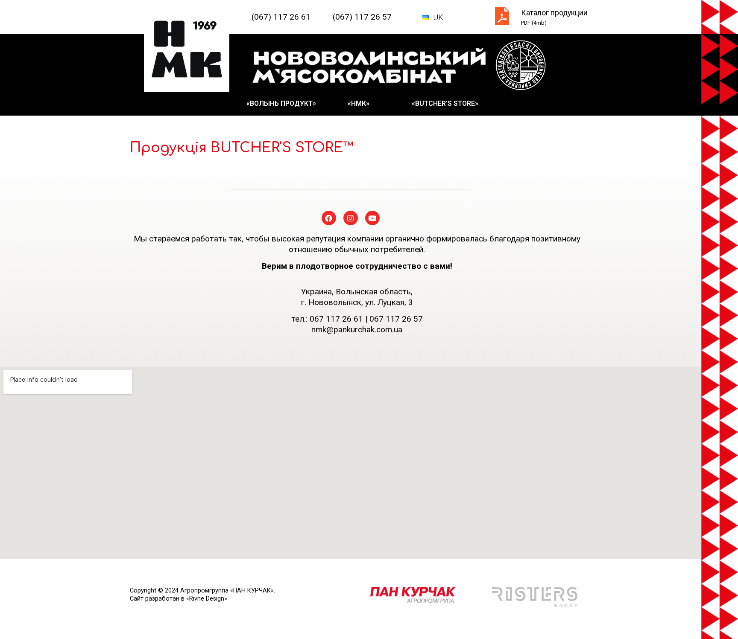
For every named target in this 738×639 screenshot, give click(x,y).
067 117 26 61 (336, 319)
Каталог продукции (554, 13)
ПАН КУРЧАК (252, 590)
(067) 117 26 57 (362, 17)
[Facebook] (329, 218)
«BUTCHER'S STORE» (445, 103)
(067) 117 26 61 (281, 17)
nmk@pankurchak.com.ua (356, 329)
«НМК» (358, 103)
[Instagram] (350, 218)
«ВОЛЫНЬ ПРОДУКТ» (281, 103)
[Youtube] (372, 218)
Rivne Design (206, 598)
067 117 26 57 (396, 319)
